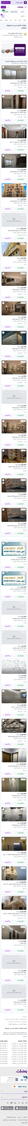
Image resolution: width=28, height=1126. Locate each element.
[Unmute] (3, 483)
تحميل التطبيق (6, 2)
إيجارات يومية (14, 12)
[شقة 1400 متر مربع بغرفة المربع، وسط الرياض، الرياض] (14, 397)
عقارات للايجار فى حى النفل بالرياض (19, 1057)
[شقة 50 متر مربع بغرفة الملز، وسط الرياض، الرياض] (14, 962)
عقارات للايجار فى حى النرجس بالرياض (19, 1055)
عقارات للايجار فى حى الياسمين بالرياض (19, 1061)
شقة (24, 20)
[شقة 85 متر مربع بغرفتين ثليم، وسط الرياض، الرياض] (14, 608)
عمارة (6, 20)
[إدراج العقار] (8, 7)
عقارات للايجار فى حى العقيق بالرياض (19, 1048)
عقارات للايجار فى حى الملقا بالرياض (19, 1050)
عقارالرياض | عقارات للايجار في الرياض (17, 1022)
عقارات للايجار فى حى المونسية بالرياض (19, 1052)
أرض (15, 20)
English (23, 1122)
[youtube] (11, 1103)
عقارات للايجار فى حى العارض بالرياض (19, 1046)
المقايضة (5, 11)
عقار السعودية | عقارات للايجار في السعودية (16, 1019)
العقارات (22, 12)
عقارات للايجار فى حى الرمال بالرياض (19, 1044)
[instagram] (26, 1103)
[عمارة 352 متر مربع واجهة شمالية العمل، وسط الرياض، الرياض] (14, 220)
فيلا (20, 20)
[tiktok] (23, 1103)
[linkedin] (15, 1103)
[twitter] (8, 1103)
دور (11, 20)
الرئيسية (25, 1017)
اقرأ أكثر (25, 1037)
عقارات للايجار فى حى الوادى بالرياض (19, 1059)
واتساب (19, 91)
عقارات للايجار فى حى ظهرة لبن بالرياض (19, 1063)
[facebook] (19, 1103)
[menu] (25, 7)
